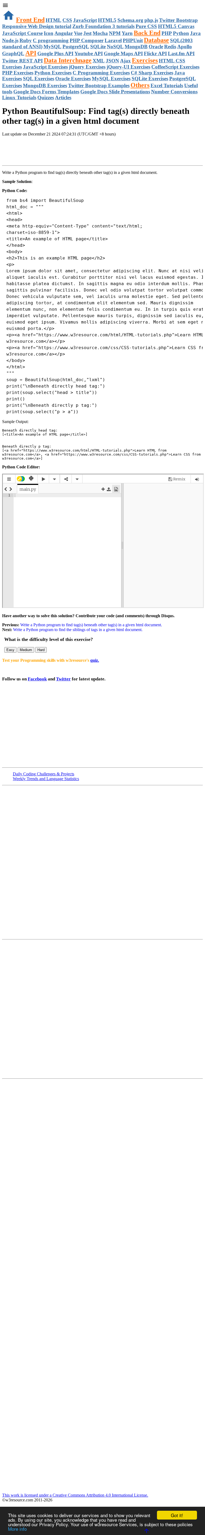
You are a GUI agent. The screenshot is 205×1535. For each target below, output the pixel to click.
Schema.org (130, 20)
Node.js (10, 40)
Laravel (113, 40)
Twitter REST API (22, 60)
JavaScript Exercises (45, 67)
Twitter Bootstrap (178, 20)
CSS (67, 20)
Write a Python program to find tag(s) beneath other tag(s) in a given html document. (90, 625)
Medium (26, 650)
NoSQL (115, 46)
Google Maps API (123, 53)
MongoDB (136, 46)
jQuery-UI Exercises (128, 67)
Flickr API (155, 53)
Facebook (37, 678)
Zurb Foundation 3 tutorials (103, 26)
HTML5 (107, 20)
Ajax (125, 60)
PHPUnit (133, 40)
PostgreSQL (75, 46)
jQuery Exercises (87, 67)
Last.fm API (181, 53)
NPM (115, 33)
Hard (41, 650)
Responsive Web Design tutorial (36, 26)
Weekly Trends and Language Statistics (46, 778)
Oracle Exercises (73, 78)
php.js (151, 20)
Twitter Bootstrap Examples (98, 85)
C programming (51, 40)
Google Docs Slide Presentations (115, 91)
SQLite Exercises (150, 78)
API (30, 53)
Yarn (127, 33)
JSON (112, 60)
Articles (63, 97)
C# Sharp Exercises (152, 72)
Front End (30, 19)
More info (17, 1528)
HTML (53, 20)
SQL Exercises (38, 78)
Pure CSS (146, 26)
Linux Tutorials (19, 97)
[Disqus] (102, 1008)
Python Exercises (53, 72)
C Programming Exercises (101, 72)
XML (99, 60)
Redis (170, 46)
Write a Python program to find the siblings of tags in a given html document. (77, 629)
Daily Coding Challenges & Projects (43, 774)
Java (195, 33)
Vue (78, 33)
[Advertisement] (64, 151)
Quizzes (45, 97)
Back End (147, 32)
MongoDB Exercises (45, 85)
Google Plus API (55, 53)
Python (181, 33)
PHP (166, 33)
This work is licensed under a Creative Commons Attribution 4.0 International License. (75, 1495)
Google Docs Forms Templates (46, 91)
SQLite (98, 46)
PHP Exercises (17, 72)
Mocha (100, 33)
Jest (87, 33)
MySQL (52, 46)
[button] (102, 6)
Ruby (25, 40)
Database (156, 40)
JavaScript (85, 20)
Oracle (156, 46)
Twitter (63, 678)
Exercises (145, 60)
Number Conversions (174, 91)
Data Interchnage (68, 60)
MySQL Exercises (111, 78)
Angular (63, 33)
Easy (10, 650)
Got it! (177, 1515)
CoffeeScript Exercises (175, 67)
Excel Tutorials (167, 85)
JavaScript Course (22, 33)
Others (140, 85)
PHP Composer (87, 40)
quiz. (94, 660)
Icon (48, 33)
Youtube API (88, 53)
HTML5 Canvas (176, 26)
